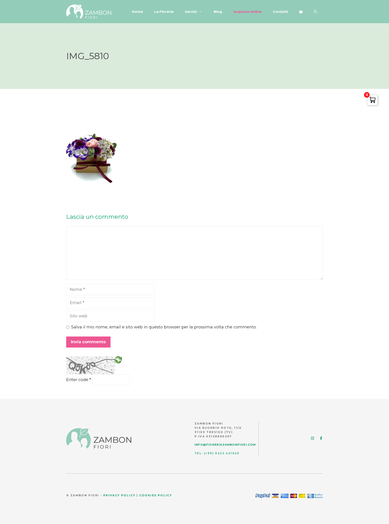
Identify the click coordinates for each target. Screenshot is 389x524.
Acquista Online (247, 11)
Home (137, 11)
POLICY (128, 495)
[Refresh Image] (118, 359)
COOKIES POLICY (155, 495)
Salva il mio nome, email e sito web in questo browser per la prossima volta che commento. (164, 327)
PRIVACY (111, 495)
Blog (218, 11)
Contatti (280, 11)
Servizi (191, 11)
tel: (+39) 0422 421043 (217, 453)
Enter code (78, 379)
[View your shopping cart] (301, 12)
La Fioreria (164, 11)
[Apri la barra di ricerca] (315, 12)
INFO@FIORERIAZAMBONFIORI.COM (225, 444)
